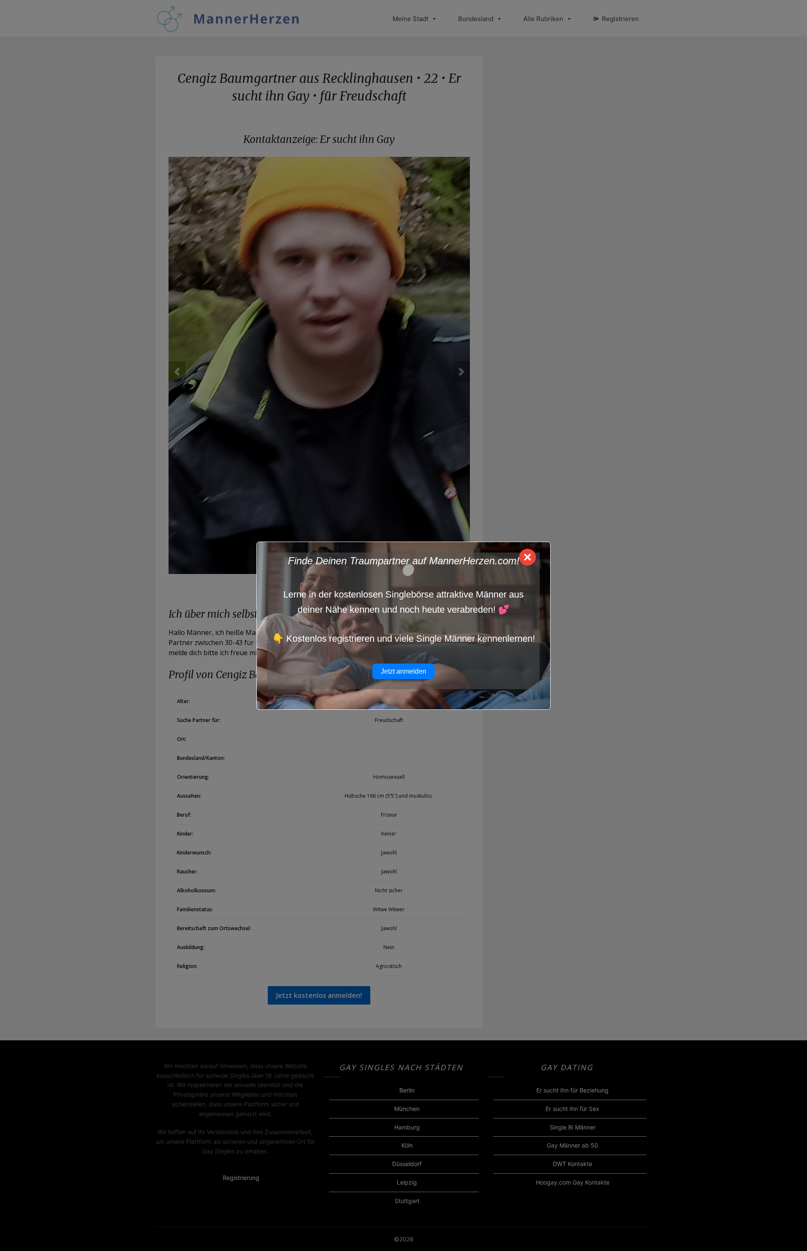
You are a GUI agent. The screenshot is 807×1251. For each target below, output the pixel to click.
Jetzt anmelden (403, 671)
